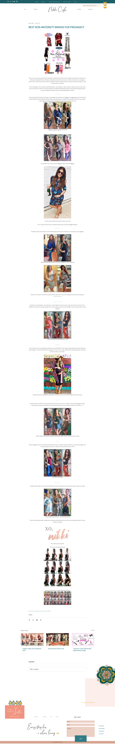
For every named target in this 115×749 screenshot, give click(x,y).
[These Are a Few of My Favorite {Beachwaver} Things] (83, 639)
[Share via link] (41, 620)
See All (92, 630)
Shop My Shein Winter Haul (56, 649)
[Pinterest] (12, 1)
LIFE (51, 747)
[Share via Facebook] (29, 620)
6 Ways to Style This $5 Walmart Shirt (32, 649)
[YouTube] (14, 1)
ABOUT (43, 1)
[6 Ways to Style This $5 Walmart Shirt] (32, 639)
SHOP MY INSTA (67, 1)
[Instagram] (8, 1)
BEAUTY (30, 614)
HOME (36, 1)
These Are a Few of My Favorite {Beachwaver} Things (82, 649)
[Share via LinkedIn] (37, 620)
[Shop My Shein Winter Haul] (57, 639)
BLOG (75, 1)
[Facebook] (10, 1)
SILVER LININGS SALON (54, 1)
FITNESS (44, 747)
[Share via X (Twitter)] (33, 620)
